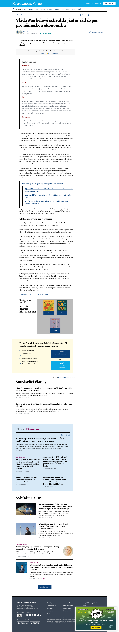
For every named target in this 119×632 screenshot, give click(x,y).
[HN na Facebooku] (30, 615)
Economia (50, 608)
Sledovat (41, 53)
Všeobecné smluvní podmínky (70, 611)
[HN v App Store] (35, 623)
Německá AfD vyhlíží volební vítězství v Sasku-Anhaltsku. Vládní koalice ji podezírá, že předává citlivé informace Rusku (55, 462)
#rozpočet (33, 294)
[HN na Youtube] (40, 615)
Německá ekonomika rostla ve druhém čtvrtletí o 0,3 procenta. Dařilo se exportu (27, 480)
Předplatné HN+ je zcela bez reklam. (66, 377)
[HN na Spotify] (38, 615)
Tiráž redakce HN (51, 605)
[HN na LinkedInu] (35, 615)
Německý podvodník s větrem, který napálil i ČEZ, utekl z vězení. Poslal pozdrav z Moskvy (53, 526)
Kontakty (49, 603)
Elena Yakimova (21, 544)
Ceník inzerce (50, 613)
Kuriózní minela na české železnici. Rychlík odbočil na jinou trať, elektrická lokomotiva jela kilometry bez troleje (55, 507)
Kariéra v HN (50, 611)
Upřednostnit (54, 53)
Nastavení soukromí (68, 608)
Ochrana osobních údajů (69, 603)
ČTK (27, 31)
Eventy (85, 605)
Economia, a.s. (28, 605)
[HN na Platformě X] (27, 615)
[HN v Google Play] (23, 623)
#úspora (40, 294)
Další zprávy (44, 587)
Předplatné (109, 3)
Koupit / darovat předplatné (90, 603)
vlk (24, 31)
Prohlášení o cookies (68, 605)
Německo (32, 429)
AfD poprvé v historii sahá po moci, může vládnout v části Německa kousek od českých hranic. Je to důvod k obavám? (28, 464)
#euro (47, 294)
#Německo (24, 294)
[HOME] (13, 9)
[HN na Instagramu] (32, 615)
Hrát (48, 313)
